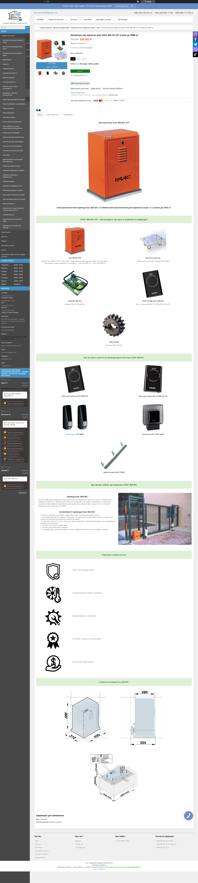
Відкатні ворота (9, 77)
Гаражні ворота (8, 69)
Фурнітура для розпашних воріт (12, 220)
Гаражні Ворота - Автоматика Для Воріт (54, 28)
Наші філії (6, 155)
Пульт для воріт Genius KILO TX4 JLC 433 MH (14, 424)
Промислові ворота (10, 73)
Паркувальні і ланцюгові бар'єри (12, 227)
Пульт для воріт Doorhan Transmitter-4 (12, 395)
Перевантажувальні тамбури (13, 170)
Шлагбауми (7, 60)
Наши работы (40, 857)
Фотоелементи (8, 113)
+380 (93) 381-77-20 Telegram (166, 844)
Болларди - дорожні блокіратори (10, 94)
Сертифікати (80, 847)
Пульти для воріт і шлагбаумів (14, 104)
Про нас (4, 237)
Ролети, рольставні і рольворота (10, 87)
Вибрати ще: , (84, 64)
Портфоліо (79, 844)
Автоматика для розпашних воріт (13, 41)
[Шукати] (27, 27)
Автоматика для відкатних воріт (12, 48)
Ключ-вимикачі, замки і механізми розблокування (12, 127)
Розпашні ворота (9, 82)
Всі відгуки (22, 492)
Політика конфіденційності (132, 867)
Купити (80, 71)
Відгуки (4, 241)
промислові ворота (94, 500)
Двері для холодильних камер (14, 195)
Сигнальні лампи (9, 117)
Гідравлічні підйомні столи (12, 186)
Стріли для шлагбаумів (11, 133)
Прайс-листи (5, 232)
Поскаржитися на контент (114, 867)
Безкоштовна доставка (81, 83)
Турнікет (6, 64)
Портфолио (122, 20)
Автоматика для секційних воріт (12, 54)
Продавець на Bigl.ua (99, 865)
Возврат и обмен (41, 854)
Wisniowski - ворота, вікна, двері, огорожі (13, 255)
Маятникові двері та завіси (13, 190)
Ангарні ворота (8, 215)
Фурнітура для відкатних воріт (14, 99)
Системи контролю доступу (13, 150)
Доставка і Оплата (42, 851)
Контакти (88, 20)
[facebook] (37, 111)
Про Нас (38, 844)
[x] (39, 111)
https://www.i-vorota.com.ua (11, 346)
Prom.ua (110, 863)
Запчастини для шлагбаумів (13, 142)
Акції (36, 841)
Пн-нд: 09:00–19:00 (122, 841)
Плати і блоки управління (12, 122)
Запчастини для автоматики (13, 137)
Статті (3, 250)
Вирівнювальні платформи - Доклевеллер (13, 160)
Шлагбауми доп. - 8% (125, 6)
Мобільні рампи (8, 181)
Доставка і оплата (8, 245)
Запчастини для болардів (12, 146)
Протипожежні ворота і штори (14, 199)
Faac (98, 28)
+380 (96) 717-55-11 (162, 847)
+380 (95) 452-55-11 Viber (164, 841)
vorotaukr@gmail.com (8, 352)
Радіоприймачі (8, 108)
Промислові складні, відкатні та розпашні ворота (13, 209)
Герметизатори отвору (11, 166)
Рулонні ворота (8, 204)
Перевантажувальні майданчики (10, 176)
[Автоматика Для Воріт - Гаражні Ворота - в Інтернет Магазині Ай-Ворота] (15, 16)
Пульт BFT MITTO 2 (11, 478)
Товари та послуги (8, 36)
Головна (40, 20)
